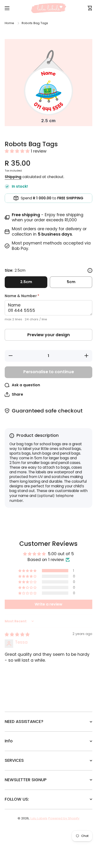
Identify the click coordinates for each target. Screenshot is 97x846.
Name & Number (30, 295)
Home (9, 23)
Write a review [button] (48, 604)
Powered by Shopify (63, 818)
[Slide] (90, 270)
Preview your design (48, 335)
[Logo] (48, 8)
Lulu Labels (38, 818)
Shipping (13, 177)
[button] (18, 151)
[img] (17, 634)
